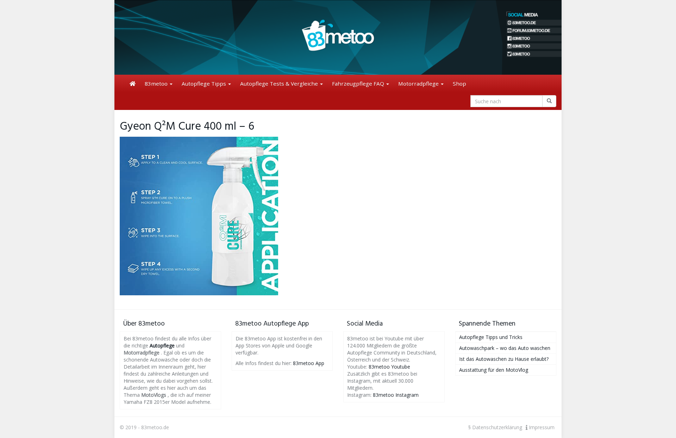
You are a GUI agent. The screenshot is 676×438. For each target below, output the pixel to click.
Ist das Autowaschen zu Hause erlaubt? (504, 359)
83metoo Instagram (396, 394)
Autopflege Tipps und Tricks (490, 337)
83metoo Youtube (389, 366)
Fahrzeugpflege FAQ (359, 83)
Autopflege (162, 345)
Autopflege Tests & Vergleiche (279, 83)
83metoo (157, 83)
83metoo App (308, 363)
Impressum (541, 427)
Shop (459, 83)
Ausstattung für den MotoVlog (493, 369)
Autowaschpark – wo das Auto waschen (504, 348)
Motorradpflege (419, 83)
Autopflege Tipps (204, 83)
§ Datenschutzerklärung (495, 427)
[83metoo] (338, 37)
